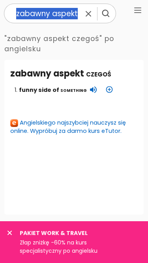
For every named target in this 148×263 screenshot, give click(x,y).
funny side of (53, 90)
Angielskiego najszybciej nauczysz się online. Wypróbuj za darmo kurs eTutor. (68, 127)
